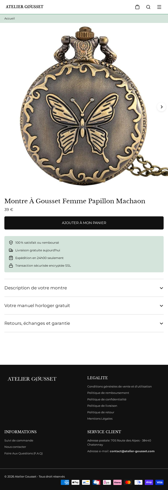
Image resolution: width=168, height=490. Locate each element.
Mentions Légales (99, 418)
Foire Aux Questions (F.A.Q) (23, 453)
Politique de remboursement (108, 392)
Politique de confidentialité (106, 399)
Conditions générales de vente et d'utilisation (119, 386)
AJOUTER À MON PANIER (84, 223)
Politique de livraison (102, 405)
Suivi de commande (18, 440)
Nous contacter (15, 446)
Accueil (9, 18)
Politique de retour (100, 412)
